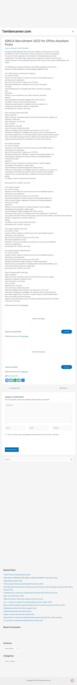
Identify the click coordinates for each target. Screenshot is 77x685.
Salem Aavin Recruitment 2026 (13, 596)
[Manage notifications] (72, 680)
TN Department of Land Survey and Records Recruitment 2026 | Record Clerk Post (30, 593)
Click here (25, 305)
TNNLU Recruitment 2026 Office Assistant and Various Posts (23, 599)
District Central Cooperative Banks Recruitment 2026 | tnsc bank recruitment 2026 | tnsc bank (34, 605)
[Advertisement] (38, 14)
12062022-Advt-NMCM (11, 367)
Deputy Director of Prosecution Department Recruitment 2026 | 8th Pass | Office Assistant (32, 617)
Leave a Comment (11, 48)
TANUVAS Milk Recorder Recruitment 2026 (17, 611)
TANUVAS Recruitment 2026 (12, 581)
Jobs (19, 48)
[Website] (62, 428)
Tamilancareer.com (16, 31)
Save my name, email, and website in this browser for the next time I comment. (33, 434)
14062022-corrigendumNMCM (13, 331)
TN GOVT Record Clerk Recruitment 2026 (16, 574)
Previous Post (14, 388)
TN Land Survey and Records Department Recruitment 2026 (23, 620)
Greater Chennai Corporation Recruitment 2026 (18, 614)
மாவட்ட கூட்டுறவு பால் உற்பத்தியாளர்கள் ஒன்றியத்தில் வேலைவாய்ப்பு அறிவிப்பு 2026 (27, 602)
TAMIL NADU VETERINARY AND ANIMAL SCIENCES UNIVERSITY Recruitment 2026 (30, 578)
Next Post (64, 388)
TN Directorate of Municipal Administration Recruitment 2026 (23, 584)
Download (66, 331)
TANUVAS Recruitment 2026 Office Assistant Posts (19, 608)
